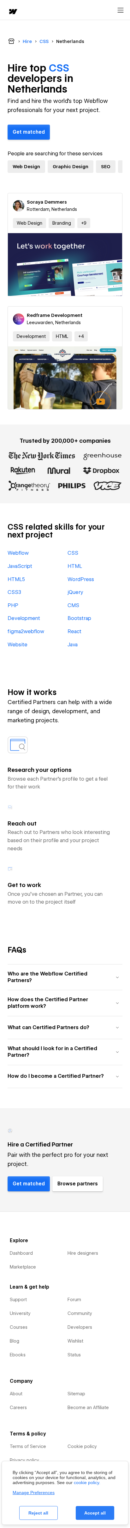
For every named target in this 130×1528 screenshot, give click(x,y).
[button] (83, 223)
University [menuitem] (20, 1313)
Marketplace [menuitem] (23, 1266)
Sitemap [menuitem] (76, 1393)
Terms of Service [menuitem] (28, 1446)
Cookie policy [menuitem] (82, 1446)
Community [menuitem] (80, 1313)
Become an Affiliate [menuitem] (88, 1407)
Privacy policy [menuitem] (24, 1460)
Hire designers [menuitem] (83, 1253)
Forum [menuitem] (74, 1299)
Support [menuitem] (18, 1299)
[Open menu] (120, 10)
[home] (13, 12)
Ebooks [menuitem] (18, 1354)
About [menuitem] (16, 1393)
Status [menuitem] (74, 1354)
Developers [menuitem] (80, 1327)
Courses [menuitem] (18, 1327)
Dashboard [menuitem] (21, 1253)
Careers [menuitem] (18, 1407)
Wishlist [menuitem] (75, 1341)
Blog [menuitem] (14, 1341)
